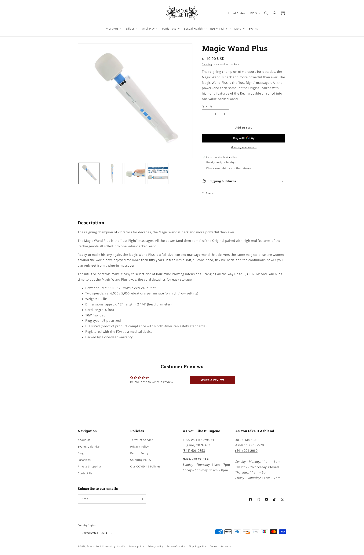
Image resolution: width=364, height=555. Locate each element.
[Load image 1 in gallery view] (89, 173)
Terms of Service (141, 440)
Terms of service (176, 546)
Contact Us (85, 473)
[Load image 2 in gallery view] (112, 173)
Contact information (221, 546)
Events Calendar (89, 446)
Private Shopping (89, 466)
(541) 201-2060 (246, 451)
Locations (84, 460)
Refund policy (136, 546)
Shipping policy (197, 546)
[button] (114, 29)
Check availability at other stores (228, 168)
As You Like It (94, 546)
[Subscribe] (141, 499)
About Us (84, 440)
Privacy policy (155, 546)
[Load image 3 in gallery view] (135, 173)
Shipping (207, 64)
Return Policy (139, 453)
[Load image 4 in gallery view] (158, 173)
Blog (81, 453)
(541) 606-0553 (194, 451)
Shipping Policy (140, 460)
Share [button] (210, 193)
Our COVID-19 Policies (145, 466)
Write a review (212, 380)
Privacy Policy (139, 446)
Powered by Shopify (113, 546)
